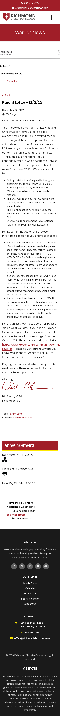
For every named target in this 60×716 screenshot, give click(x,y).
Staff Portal (30, 593)
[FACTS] (46, 566)
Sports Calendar (30, 598)
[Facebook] (14, 566)
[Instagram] (30, 566)
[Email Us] (38, 566)
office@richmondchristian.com (31, 7)
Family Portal (30, 583)
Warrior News (16, 514)
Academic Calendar (20, 507)
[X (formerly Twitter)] (22, 566)
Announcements (21, 518)
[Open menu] (54, 17)
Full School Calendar (23, 511)
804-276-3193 (31, 2)
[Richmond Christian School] (19, 17)
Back (7, 95)
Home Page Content (20, 503)
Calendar (30, 588)
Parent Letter (16, 413)
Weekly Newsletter (23, 417)
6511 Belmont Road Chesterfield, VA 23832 (32, 624)
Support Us (30, 603)
